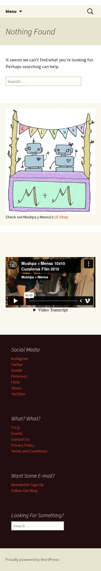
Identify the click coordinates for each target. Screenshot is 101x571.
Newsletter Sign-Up (27, 484)
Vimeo (16, 387)
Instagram (19, 358)
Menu (11, 11)
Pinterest (19, 376)
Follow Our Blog (24, 490)
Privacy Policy (23, 445)
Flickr (15, 382)
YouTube (18, 393)
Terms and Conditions (29, 451)
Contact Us (20, 439)
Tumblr (16, 370)
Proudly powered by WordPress (32, 559)
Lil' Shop (61, 216)
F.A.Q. (15, 427)
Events (17, 433)
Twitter (17, 364)
